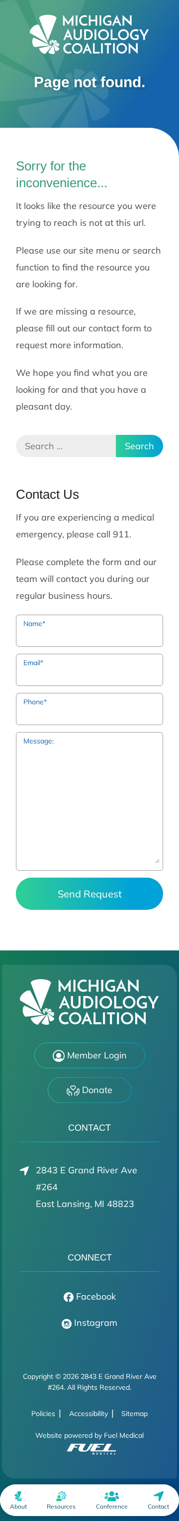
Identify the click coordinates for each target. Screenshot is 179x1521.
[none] (18, 1500)
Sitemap (134, 1413)
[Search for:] (65, 446)
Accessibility (88, 1413)
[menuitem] (18, 1500)
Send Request (90, 894)
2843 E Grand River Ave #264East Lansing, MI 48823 (86, 1186)
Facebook (95, 1296)
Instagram (94, 1322)
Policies (43, 1413)
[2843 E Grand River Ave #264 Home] (89, 34)
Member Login (96, 1055)
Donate (96, 1090)
